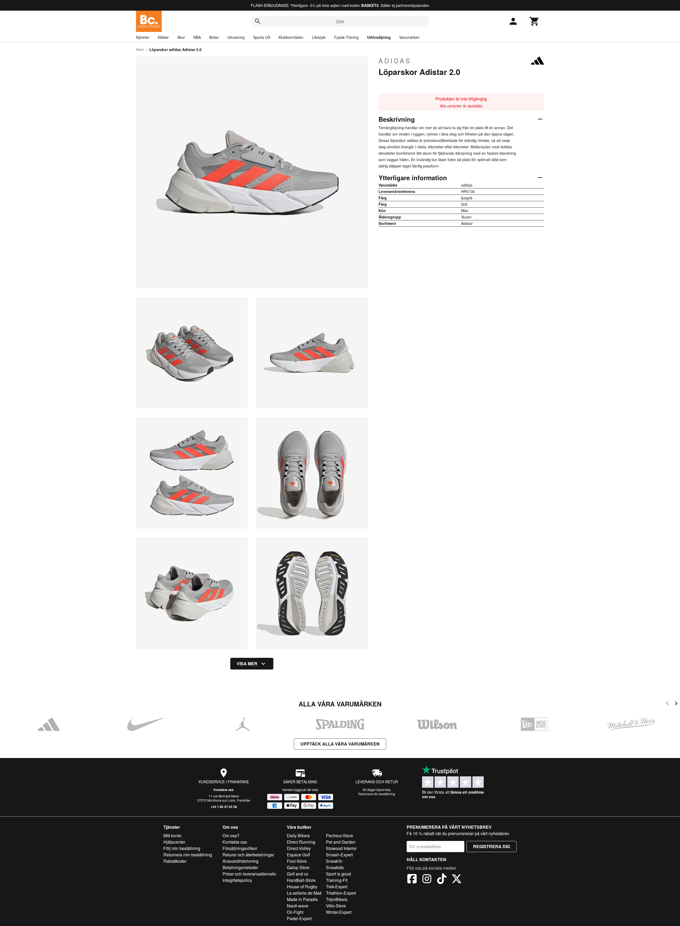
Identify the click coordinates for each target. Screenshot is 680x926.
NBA (197, 37)
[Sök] (257, 21)
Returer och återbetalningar (248, 855)
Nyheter (142, 37)
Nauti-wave (297, 906)
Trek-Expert (336, 886)
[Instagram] (427, 879)
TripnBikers (336, 899)
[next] (676, 704)
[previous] (667, 704)
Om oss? (231, 835)
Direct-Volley (299, 848)
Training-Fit (336, 880)
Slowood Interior (341, 848)
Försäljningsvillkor (240, 848)
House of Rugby (302, 886)
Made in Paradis (302, 899)
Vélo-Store (336, 906)
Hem (140, 49)
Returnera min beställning (187, 855)
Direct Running (301, 842)
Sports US (261, 37)
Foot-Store (297, 861)
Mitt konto (172, 835)
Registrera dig (491, 846)
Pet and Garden (341, 842)
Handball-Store (301, 880)
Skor (181, 37)
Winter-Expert (338, 912)
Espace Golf (298, 855)
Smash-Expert (339, 855)
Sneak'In (334, 861)
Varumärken (409, 37)
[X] (456, 879)
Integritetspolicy (237, 880)
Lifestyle (319, 37)
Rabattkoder (174, 861)
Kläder (163, 37)
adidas (395, 60)
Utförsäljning (379, 37)
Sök (340, 21)
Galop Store (298, 867)
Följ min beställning (181, 848)
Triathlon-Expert (341, 893)
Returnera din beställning (376, 794)
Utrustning (236, 37)
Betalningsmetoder (240, 867)
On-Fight (295, 912)
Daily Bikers (298, 835)
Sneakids (335, 867)
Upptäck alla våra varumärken (340, 744)
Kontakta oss (224, 790)
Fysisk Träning (346, 37)
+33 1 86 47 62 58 (224, 806)
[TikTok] (441, 879)
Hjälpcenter (174, 842)
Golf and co (297, 874)
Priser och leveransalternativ (249, 874)
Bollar (214, 37)
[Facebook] (412, 879)
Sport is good (338, 874)
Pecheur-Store (339, 835)
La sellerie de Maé (304, 893)
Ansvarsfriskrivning (240, 861)
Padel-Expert (299, 918)
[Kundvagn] (534, 21)
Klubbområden (291, 37)
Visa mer (247, 663)
